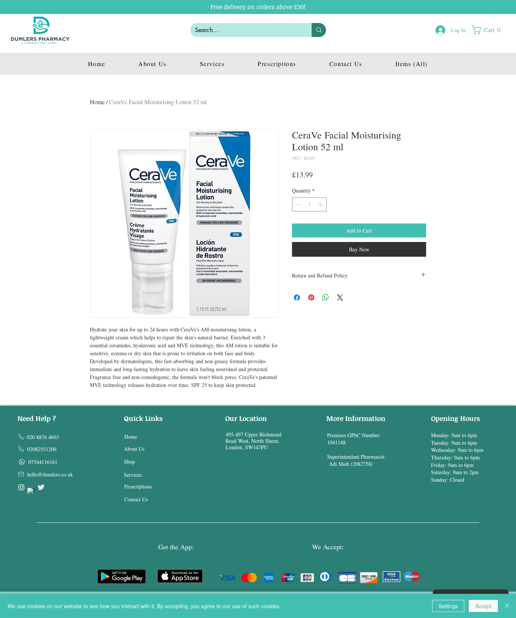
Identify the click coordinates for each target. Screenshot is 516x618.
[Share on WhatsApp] (325, 297)
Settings (448, 606)
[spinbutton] (309, 204)
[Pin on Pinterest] (311, 297)
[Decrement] (298, 204)
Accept (483, 606)
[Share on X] (340, 297)
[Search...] (319, 30)
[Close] (506, 606)
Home (97, 102)
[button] (489, 29)
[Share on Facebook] (296, 297)
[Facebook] (31, 492)
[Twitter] (41, 487)
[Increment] (321, 204)
